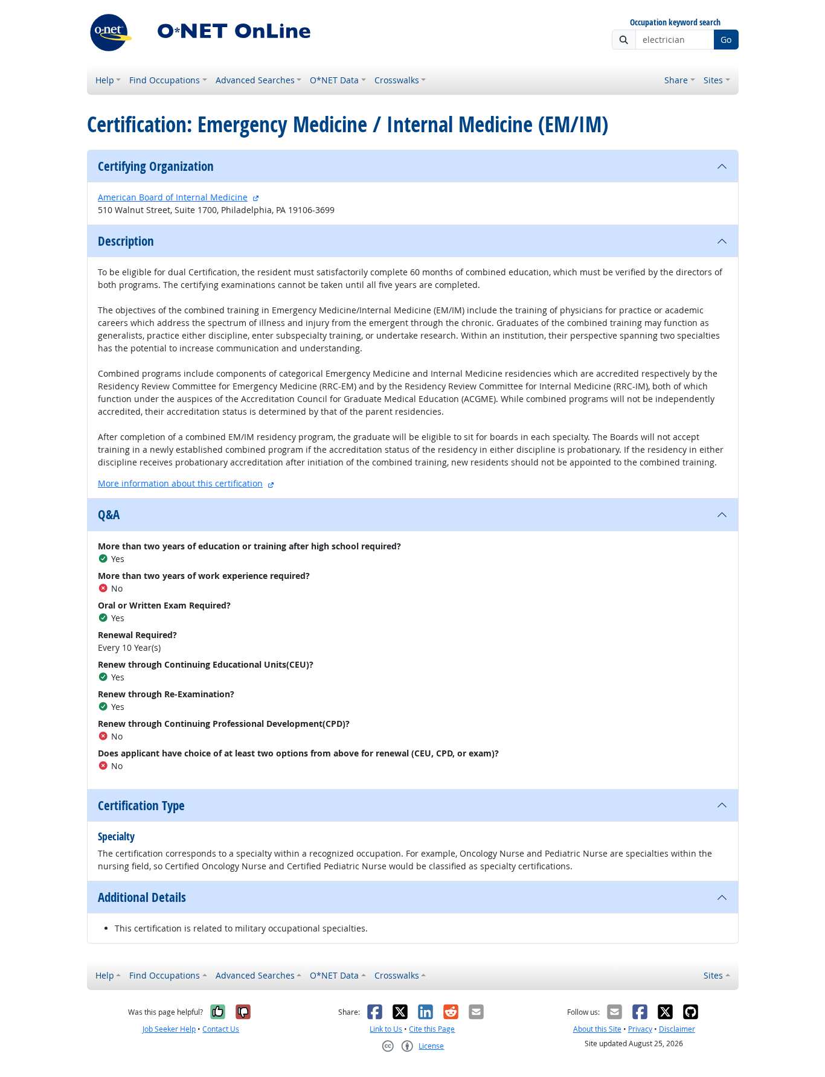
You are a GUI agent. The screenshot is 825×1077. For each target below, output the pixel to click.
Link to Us (386, 1029)
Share (676, 80)
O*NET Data (334, 80)
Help (104, 80)
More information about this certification (180, 483)
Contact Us (220, 1029)
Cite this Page (432, 1029)
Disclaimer (677, 1029)
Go (726, 39)
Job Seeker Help (169, 1029)
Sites (713, 80)
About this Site (597, 1029)
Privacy (640, 1029)
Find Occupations (164, 80)
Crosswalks (396, 80)
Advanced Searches (255, 80)
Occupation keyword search (675, 23)
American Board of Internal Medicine (173, 197)
